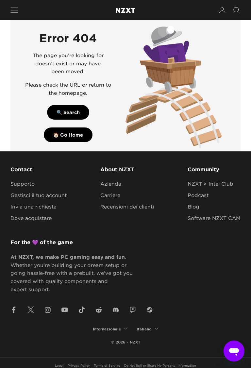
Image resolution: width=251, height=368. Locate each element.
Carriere (110, 195)
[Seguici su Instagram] (47, 310)
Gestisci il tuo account (38, 195)
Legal (59, 365)
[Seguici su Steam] (149, 310)
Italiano (144, 328)
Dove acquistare (31, 218)
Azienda (110, 183)
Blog (193, 206)
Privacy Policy (79, 365)
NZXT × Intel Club (210, 183)
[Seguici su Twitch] (132, 310)
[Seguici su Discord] (115, 310)
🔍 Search (68, 112)
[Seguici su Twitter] (30, 310)
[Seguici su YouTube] (64, 310)
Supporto (22, 183)
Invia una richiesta (33, 206)
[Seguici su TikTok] (81, 310)
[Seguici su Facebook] (13, 310)
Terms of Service (107, 365)
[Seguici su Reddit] (98, 310)
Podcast (198, 195)
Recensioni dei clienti (127, 206)
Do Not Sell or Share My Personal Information (160, 365)
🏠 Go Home (68, 135)
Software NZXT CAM (214, 218)
